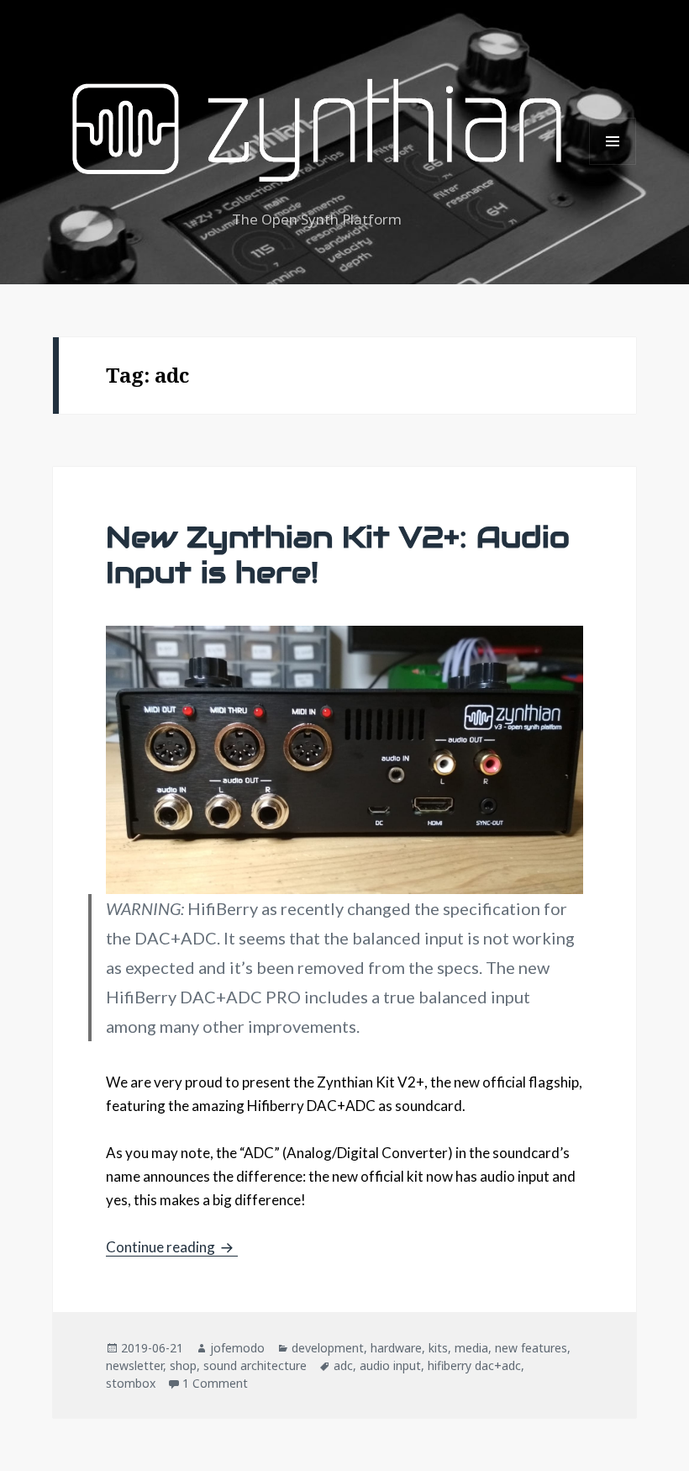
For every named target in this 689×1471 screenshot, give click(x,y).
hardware (396, 1348)
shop (183, 1365)
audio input (390, 1365)
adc (343, 1365)
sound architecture (255, 1365)
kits (438, 1348)
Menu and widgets (613, 164)
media (471, 1348)
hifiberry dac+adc (474, 1365)
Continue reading (172, 1247)
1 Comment (215, 1383)
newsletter (134, 1365)
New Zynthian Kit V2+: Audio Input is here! (338, 554)
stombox (130, 1383)
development (328, 1348)
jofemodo (237, 1348)
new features (531, 1348)
